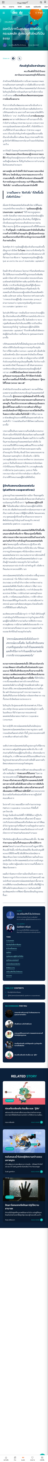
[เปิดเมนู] (3, 13)
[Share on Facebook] (13, 58)
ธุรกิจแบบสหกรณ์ (12, 960)
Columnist (10, 941)
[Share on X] (19, 58)
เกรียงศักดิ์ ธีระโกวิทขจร (14, 972)
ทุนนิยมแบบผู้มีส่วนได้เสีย (14, 956)
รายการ (11, 6)
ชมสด (28, 6)
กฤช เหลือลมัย (9, 1122)
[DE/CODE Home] (17, 13)
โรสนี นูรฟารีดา (10, 1172)
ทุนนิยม (8, 952)
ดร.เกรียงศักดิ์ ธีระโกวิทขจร (17, 45)
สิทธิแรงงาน (10, 968)
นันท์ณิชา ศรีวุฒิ (24, 926)
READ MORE (35, 1122)
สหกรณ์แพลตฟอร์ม (13, 964)
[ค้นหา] (29, 13)
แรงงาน (9, 976)
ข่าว (4, 6)
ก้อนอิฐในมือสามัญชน (13, 945)
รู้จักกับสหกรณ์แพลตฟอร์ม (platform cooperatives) (24, 996)
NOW (20, 6)
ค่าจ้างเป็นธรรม (11, 948)
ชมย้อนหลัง (37, 6)
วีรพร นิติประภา (10, 1220)
